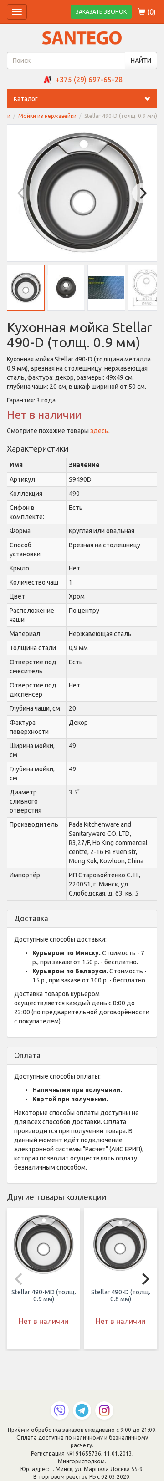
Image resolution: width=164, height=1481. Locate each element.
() (150, 12)
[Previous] (22, 193)
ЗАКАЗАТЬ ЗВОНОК (101, 12)
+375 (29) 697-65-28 (89, 80)
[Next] (142, 193)
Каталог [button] (26, 98)
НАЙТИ (141, 60)
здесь (99, 430)
